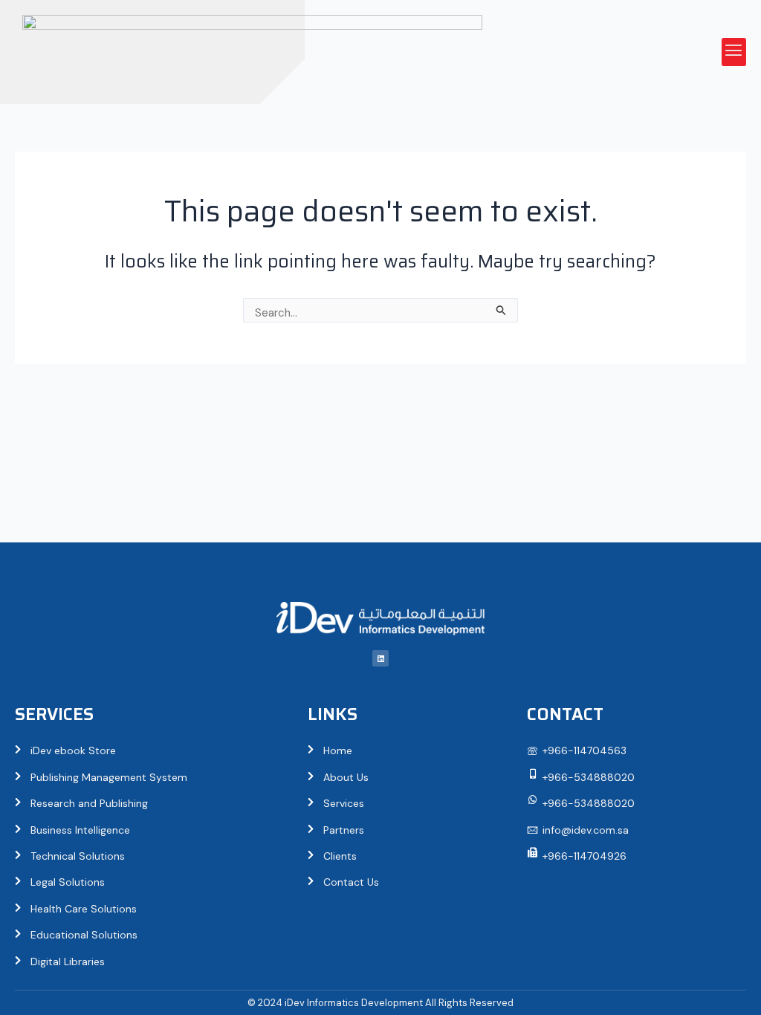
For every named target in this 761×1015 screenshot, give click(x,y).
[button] (734, 52)
